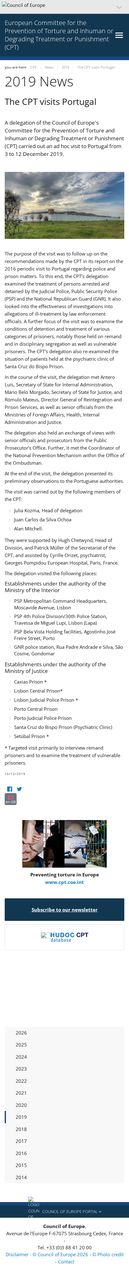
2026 (21, 1033)
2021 (21, 1093)
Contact (66, 1261)
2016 (21, 1153)
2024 (21, 1057)
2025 (21, 1044)
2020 (21, 1105)
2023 (21, 1069)
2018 (21, 1129)
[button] (64, 7)
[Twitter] (19, 789)
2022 (21, 1081)
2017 (21, 1141)
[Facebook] (9, 789)
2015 (21, 1165)
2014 (21, 1177)
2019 (21, 1117)
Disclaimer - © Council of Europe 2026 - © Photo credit (65, 1254)
